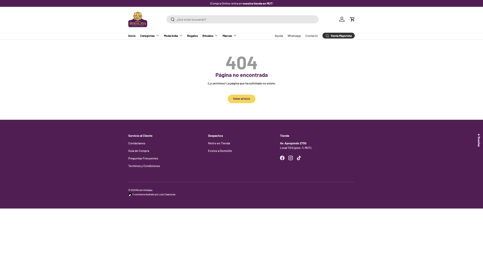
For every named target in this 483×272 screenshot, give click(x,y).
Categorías (147, 35)
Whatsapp (294, 35)
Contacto (311, 35)
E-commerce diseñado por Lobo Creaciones (153, 194)
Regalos (192, 35)
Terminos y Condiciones (144, 166)
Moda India (171, 35)
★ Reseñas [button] (479, 140)
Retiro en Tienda (219, 143)
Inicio (132, 35)
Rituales (207, 35)
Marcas (227, 35)
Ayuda (279, 35)
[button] (352, 19)
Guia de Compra (138, 150)
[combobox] (242, 19)
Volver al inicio (241, 98)
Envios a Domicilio (220, 150)
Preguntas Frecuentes (143, 158)
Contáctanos (136, 143)
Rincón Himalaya (144, 190)
